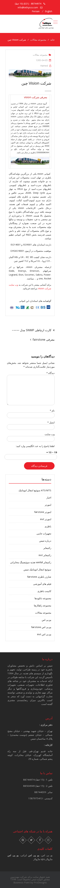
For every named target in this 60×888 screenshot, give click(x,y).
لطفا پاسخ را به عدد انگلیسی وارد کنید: (35, 446)
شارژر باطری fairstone (39, 576)
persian (36, 11)
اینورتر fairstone (42, 511)
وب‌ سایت (50, 434)
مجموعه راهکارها (42, 605)
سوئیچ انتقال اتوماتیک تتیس (37, 569)
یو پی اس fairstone (41, 627)
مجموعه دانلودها (43, 598)
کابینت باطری (44, 591)
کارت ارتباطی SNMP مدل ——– (31, 330)
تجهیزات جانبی (43, 533)
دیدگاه (50, 373)
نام (52, 410)
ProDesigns (40, 882)
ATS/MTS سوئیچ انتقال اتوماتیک (35, 490)
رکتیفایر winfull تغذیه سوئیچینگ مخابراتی (30, 562)
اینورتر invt (45, 519)
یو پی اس (46, 619)
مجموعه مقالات (40, 54)
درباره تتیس (45, 540)
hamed (44, 65)
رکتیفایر (47, 547)
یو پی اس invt (44, 634)
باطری (48, 526)
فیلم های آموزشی (42, 583)
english (48, 11)
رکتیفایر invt (45, 555)
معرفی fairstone (44, 339)
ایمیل (51, 422)
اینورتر (48, 504)
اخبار (48, 497)
